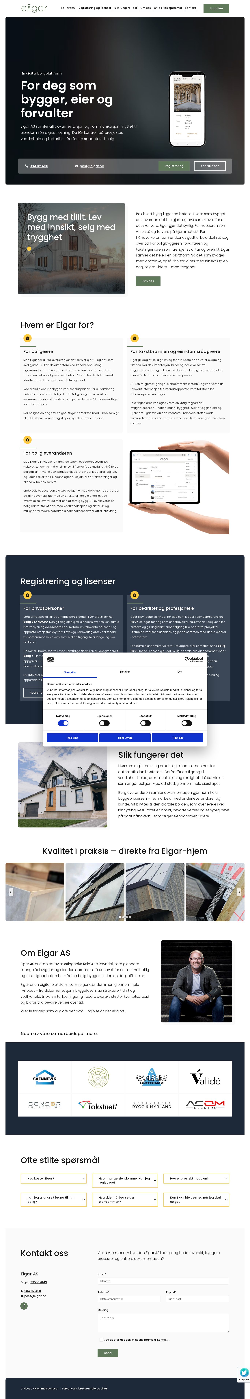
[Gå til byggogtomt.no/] (152, 1075)
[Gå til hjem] (36, 8)
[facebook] (24, 1306)
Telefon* (103, 1292)
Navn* (102, 1274)
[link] (83, 1178)
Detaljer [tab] (125, 671)
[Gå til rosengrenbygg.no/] (45, 1075)
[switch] (104, 723)
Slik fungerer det (125, 8)
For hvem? (68, 8)
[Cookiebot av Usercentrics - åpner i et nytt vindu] (187, 659)
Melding (103, 1310)
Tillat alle (177, 737)
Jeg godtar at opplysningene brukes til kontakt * (137, 1340)
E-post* (171, 1292)
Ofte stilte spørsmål (168, 8)
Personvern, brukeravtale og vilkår (85, 1388)
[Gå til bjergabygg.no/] (45, 1101)
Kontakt (190, 8)
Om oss (145, 8)
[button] (216, 8)
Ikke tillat (72, 737)
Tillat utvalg (125, 737)
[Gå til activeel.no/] (205, 1075)
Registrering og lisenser (95, 8)
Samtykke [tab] (70, 672)
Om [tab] (180, 671)
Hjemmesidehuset (46, 1388)
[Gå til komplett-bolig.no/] (98, 1075)
